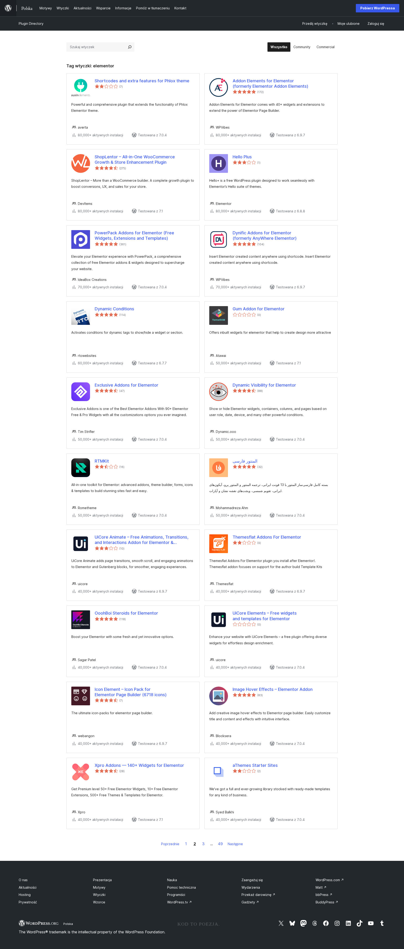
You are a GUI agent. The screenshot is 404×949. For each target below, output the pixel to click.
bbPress (324, 895)
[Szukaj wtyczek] (129, 47)
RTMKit (102, 461)
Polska (68, 924)
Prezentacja (102, 880)
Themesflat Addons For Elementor (267, 537)
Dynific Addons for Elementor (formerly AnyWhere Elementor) (265, 235)
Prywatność (28, 902)
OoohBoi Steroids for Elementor (126, 613)
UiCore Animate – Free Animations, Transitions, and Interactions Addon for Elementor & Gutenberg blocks (141, 540)
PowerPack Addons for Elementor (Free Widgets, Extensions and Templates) (134, 235)
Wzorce (99, 902)
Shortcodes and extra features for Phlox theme (142, 80)
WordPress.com (330, 880)
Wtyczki (99, 895)
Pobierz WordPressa (377, 8)
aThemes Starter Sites (255, 765)
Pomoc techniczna (181, 887)
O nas (23, 880)
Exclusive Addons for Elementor (126, 385)
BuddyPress (327, 902)
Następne (235, 844)
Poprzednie (170, 844)
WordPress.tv (179, 902)
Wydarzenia (251, 887)
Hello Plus (242, 156)
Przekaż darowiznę (258, 895)
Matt (321, 887)
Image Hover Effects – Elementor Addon (273, 689)
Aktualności (27, 887)
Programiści (176, 895)
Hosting (25, 895)
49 (220, 843)
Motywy (99, 887)
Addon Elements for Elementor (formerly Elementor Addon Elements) (270, 83)
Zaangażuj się (252, 880)
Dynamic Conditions (114, 308)
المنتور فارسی (245, 461)
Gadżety (250, 902)
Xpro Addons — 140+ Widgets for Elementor (139, 765)
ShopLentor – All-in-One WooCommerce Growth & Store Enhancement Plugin (135, 159)
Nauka (172, 880)
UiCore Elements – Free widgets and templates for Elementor (265, 616)
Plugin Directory (31, 23)
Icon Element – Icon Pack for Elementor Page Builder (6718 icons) (131, 692)
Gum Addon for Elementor (259, 308)
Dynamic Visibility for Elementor (264, 385)
